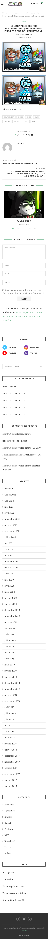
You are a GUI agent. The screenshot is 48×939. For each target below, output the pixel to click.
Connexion (8, 879)
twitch (35, 121)
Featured (8, 828)
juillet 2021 (10, 537)
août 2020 (9, 573)
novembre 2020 (12, 561)
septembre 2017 (12, 773)
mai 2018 (9, 725)
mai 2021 (9, 543)
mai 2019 (9, 652)
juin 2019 (9, 646)
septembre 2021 (12, 531)
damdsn (7, 121)
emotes (16, 121)
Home (4, 13)
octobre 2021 (10, 525)
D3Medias (24, 930)
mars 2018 (9, 737)
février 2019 (10, 670)
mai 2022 (9, 506)
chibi (29, 117)
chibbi (20, 117)
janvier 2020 (10, 603)
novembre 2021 (12, 518)
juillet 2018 (10, 713)
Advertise (9, 804)
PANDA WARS (24, 221)
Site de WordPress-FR (13, 900)
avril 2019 (9, 658)
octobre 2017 (10, 767)
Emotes (15, 13)
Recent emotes (24, 433)
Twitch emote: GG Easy (28, 447)
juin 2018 (9, 719)
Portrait (8, 847)
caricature (9, 810)
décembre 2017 (12, 755)
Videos (7, 853)
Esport (7, 822)
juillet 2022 (10, 494)
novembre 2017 (12, 761)
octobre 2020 (10, 567)
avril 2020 (9, 585)
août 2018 (9, 707)
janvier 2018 (10, 749)
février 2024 (10, 488)
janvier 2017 (10, 780)
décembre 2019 (12, 609)
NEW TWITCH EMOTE (13, 393)
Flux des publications (13, 886)
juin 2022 (9, 500)
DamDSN (28, 34)
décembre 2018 (12, 682)
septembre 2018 (12, 701)
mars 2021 (9, 555)
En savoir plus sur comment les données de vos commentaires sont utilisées (22, 316)
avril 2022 (9, 512)
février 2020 (10, 597)
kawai (26, 121)
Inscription (8, 872)
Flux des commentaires (14, 893)
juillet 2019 (10, 640)
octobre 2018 (10, 694)
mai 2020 (9, 579)
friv (4, 440)
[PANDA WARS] (24, 204)
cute (37, 117)
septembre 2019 (12, 628)
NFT (6, 834)
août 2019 (9, 634)
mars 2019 (9, 664)
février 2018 (10, 743)
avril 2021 (9, 549)
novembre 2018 (12, 688)
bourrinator (9, 117)
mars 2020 (9, 591)
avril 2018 (9, 731)
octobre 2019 (10, 622)
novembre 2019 (12, 616)
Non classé (9, 841)
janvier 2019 (10, 676)
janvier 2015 (10, 786)
